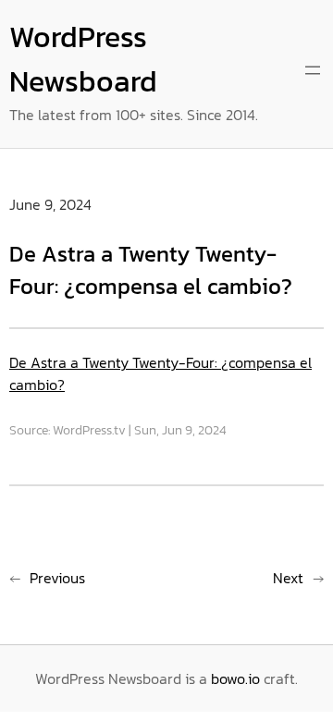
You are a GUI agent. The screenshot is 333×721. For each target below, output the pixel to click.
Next (288, 578)
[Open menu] (313, 70)
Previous (57, 578)
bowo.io (235, 678)
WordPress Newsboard (83, 59)
